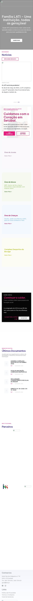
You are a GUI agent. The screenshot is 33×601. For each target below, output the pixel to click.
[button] (14, 102)
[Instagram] (5, 586)
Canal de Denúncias (8, 597)
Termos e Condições (8, 595)
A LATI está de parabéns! (10, 85)
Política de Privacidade (9, 593)
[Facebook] (2, 585)
